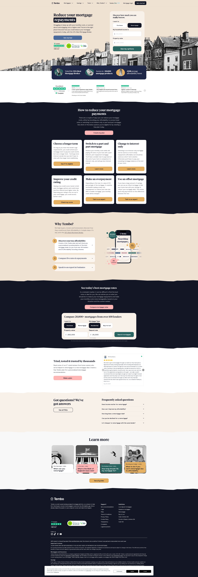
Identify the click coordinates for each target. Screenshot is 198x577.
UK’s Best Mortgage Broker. (74, 232)
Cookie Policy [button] (88, 570)
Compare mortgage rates (99, 307)
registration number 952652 (72, 555)
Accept (145, 571)
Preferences (119, 571)
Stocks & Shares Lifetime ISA (127, 519)
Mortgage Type (94, 321)
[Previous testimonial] (103, 370)
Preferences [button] (56, 572)
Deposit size (93, 330)
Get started (141, 3)
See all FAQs (63, 410)
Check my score (67, 202)
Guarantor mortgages (124, 509)
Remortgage (122, 512)
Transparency (104, 521)
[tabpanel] (123, 413)
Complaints (104, 524)
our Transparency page (117, 555)
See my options (127, 49)
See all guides (99, 481)
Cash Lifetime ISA (124, 516)
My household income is (121, 29)
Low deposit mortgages (125, 507)
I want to (116, 21)
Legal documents (105, 526)
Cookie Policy (105, 519)
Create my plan (99, 133)
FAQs (102, 512)
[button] (68, 3)
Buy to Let (122, 514)
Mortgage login (128, 3)
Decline (132, 571)
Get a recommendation (107, 507)
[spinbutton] (127, 33)
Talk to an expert (99, 199)
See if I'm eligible (67, 164)
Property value (118, 38)
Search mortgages (124, 334)
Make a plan (67, 378)
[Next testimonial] (143, 370)
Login (102, 509)
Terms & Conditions (106, 514)
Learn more (99, 169)
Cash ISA (121, 521)
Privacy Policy (105, 516)
